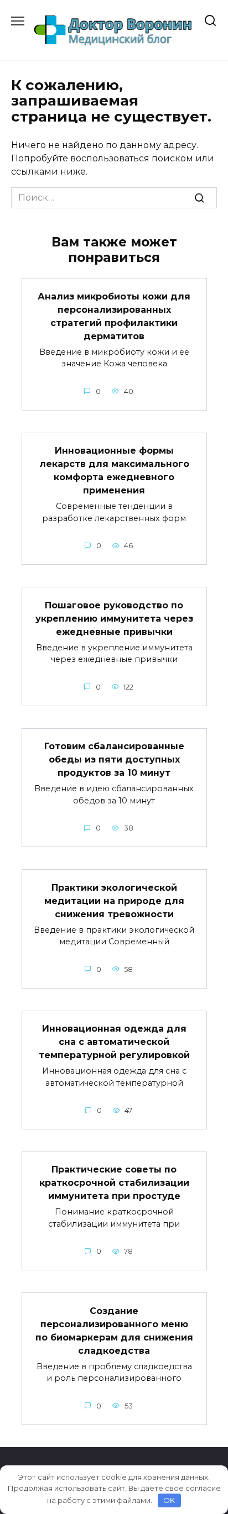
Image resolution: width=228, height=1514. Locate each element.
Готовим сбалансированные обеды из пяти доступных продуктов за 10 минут (114, 759)
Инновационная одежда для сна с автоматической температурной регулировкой (114, 1041)
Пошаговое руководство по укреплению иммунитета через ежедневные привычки (114, 618)
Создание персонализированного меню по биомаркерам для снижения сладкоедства (114, 1330)
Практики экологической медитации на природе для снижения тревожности (114, 900)
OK (169, 1500)
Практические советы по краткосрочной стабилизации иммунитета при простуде (114, 1182)
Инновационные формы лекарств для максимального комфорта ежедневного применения (114, 470)
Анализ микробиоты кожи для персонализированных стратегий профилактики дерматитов (114, 316)
